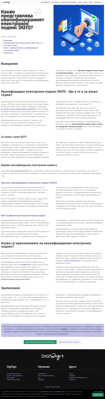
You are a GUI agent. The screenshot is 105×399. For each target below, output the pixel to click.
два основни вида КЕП (19, 171)
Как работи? (45, 2)
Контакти (97, 2)
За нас (85, 2)
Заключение (8, 53)
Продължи (98, 395)
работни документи (72, 261)
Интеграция (10, 377)
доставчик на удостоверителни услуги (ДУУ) (18, 109)
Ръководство (42, 373)
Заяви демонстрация (13, 379)
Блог (91, 2)
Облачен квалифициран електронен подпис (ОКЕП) (29, 182)
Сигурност (55, 2)
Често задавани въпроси (46, 375)
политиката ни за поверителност (53, 392)
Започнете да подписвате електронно (40, 342)
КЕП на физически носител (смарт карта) (23, 215)
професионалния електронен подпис (15, 279)
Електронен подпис (68, 2)
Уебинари (41, 379)
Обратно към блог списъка (69, 342)
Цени (80, 2)
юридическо (26, 265)
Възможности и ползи (14, 373)
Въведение (8, 40)
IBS (59, 387)
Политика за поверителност (78, 377)
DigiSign (64, 329)
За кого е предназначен (14, 375)
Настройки (98, 392)
